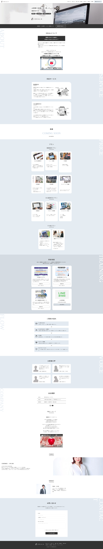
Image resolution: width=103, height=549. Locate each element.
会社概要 (92, 1)
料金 (78, 1)
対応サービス (73, 1)
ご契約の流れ (85, 1)
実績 (76, 1)
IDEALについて (69, 1)
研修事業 (81, 1)
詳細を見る (41, 284)
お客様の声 (88, 1)
